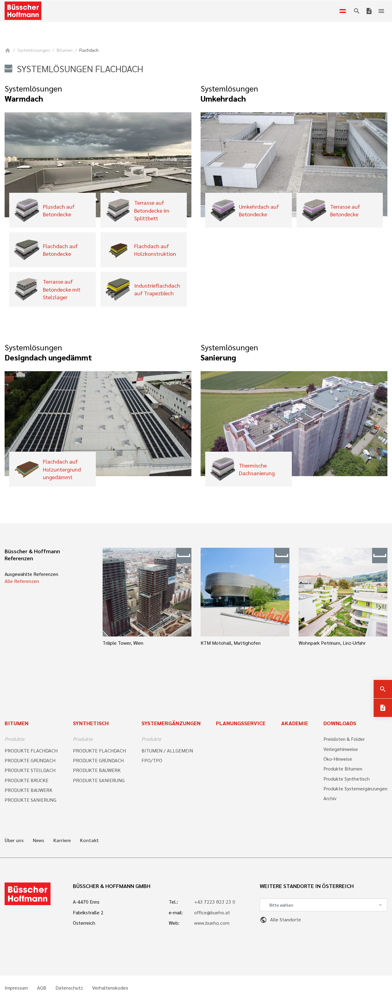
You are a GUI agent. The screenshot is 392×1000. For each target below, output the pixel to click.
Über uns (14, 840)
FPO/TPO (151, 760)
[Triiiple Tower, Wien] (147, 592)
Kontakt (89, 840)
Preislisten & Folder (344, 739)
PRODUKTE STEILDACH (30, 770)
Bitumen (65, 50)
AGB (41, 988)
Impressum (16, 988)
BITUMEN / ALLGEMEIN (167, 750)
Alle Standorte (280, 919)
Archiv (330, 798)
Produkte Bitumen (342, 768)
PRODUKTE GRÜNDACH (30, 760)
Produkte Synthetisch (346, 778)
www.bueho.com (211, 923)
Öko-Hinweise (337, 759)
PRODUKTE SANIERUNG (30, 800)
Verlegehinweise (340, 749)
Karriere (62, 840)
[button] (110, 607)
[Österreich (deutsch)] (344, 11)
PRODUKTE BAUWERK (28, 790)
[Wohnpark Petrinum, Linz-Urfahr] (343, 592)
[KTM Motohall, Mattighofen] (245, 592)
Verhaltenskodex (110, 988)
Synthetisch (91, 722)
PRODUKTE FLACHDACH (31, 750)
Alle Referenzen (22, 581)
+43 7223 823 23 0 (214, 901)
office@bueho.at (212, 912)
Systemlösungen (33, 50)
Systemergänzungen (171, 722)
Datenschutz (69, 988)
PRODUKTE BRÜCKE (26, 780)
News (38, 840)
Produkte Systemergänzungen (355, 788)
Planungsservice (241, 722)
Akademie (294, 722)
